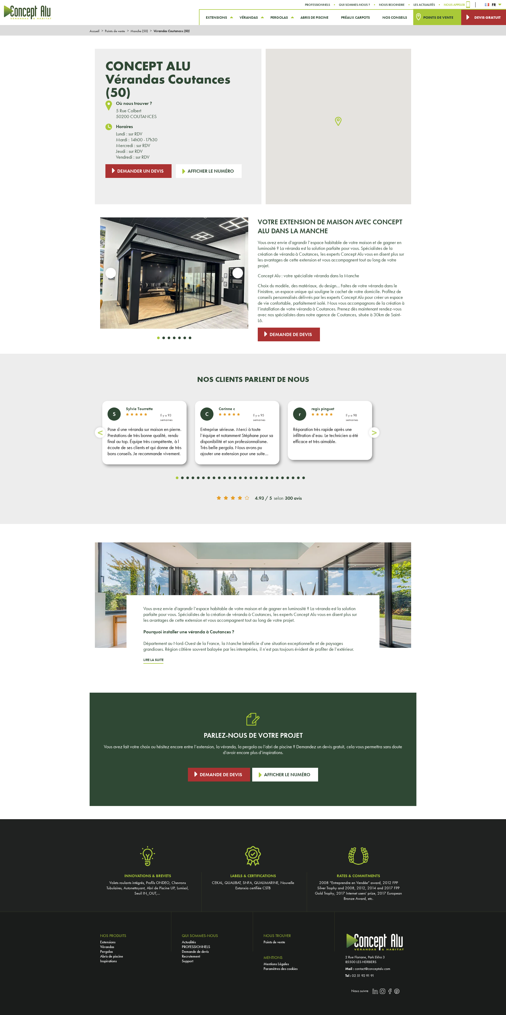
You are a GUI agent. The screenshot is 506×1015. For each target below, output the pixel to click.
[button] (338, 122)
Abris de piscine (111, 956)
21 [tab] (282, 478)
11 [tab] (229, 478)
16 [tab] (256, 478)
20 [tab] (277, 478)
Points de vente (274, 942)
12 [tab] (235, 478)
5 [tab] (179, 338)
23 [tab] (293, 478)
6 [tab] (184, 338)
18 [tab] (266, 478)
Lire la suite (153, 660)
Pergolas (106, 951)
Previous (110, 273)
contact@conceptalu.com (372, 968)
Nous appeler (454, 5)
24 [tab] (298, 478)
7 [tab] (190, 338)
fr (494, 4)
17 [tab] (261, 478)
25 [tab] (303, 478)
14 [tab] (245, 478)
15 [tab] (251, 478)
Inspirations (108, 961)
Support (187, 961)
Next (237, 273)
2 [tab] (163, 338)
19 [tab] (272, 478)
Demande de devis (291, 334)
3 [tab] (169, 338)
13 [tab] (240, 478)
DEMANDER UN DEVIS (140, 171)
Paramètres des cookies (281, 968)
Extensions (107, 942)
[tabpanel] (174, 273)
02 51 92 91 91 (363, 975)
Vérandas (107, 946)
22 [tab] (287, 478)
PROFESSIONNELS (196, 946)
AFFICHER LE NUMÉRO (211, 171)
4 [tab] (174, 338)
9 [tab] (219, 478)
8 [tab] (214, 478)
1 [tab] (158, 338)
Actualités (189, 942)
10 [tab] (224, 478)
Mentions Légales (276, 963)
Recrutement (191, 956)
